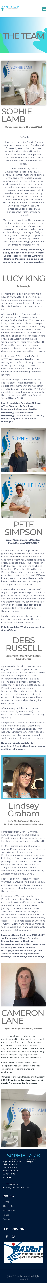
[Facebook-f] (7, 1236)
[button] (44, 9)
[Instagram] (13, 1236)
